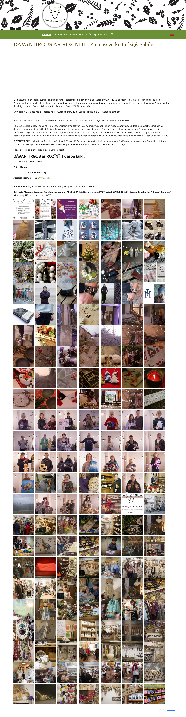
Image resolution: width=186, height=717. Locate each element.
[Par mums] (171, 35)
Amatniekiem (70, 34)
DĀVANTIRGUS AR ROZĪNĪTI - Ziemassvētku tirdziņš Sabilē (83, 44)
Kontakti (83, 34)
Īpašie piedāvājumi (98, 34)
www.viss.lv (44, 177)
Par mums (46, 34)
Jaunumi (58, 34)
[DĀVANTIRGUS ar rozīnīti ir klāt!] (23, 209)
